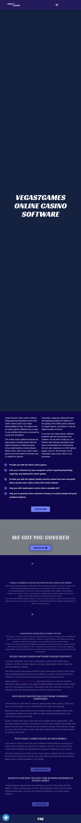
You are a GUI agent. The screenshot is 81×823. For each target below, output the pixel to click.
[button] (57, 5)
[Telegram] (6, 817)
